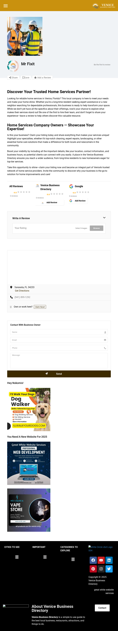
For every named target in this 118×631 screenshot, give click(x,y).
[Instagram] (101, 568)
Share (14, 77)
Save (26, 77)
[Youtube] (101, 560)
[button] (17, 557)
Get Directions (22, 290)
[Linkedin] (109, 560)
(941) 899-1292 (22, 297)
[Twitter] (109, 568)
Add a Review (44, 77)
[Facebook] (93, 560)
